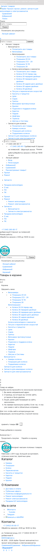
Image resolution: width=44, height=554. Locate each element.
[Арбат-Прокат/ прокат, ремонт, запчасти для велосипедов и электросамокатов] (6, 447)
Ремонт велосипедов (16, 201)
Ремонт (7, 175)
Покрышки (10, 465)
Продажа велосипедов (13, 185)
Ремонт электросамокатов (19, 204)
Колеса (8, 468)
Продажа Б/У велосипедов (16, 501)
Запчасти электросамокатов (20, 211)
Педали (9, 478)
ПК (5, 192)
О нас (6, 187)
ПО (5, 190)
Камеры (9, 463)
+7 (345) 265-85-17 (17, 146)
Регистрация (13, 163)
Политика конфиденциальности (19, 494)
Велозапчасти (13, 209)
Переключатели (12, 470)
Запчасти (8, 180)
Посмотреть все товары (22, 49)
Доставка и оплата (13, 489)
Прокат (7, 173)
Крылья (9, 480)
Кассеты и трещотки (14, 473)
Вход (10, 160)
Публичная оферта (13, 491)
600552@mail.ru (8, 538)
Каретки (9, 475)
